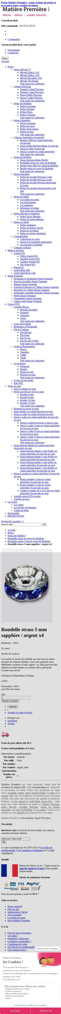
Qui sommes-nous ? (17, 950)
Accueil (5, 61)
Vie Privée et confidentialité (21, 947)
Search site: (7, 524)
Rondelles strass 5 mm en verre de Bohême (29, 541)
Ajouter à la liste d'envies (20, 712)
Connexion (13, 52)
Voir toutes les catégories (32, 83)
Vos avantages (15, 915)
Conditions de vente (17, 944)
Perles (10, 532)
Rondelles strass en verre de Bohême (26, 538)
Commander (14, 39)
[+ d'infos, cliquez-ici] (21, 891)
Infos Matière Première (19, 920)
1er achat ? (13, 935)
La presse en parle (16, 917)
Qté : (3, 694)
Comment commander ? (19, 941)
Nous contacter (15, 906)
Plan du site (13, 909)
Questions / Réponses (18, 938)
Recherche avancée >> (12, 521)
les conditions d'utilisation (30, 850)
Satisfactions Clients (17, 912)
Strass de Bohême (16, 535)
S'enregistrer (14, 50)
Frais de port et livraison (19, 933)
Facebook (12, 720)
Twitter (11, 723)
